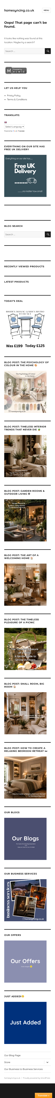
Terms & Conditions (17, 99)
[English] (5, 122)
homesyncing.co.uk (19, 10)
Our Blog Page (12, 1055)
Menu (46, 10)
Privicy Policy (13, 95)
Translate (21, 131)
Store (7, 1062)
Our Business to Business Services (23, 1069)
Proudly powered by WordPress (36, 1078)
